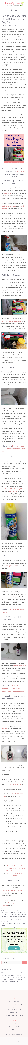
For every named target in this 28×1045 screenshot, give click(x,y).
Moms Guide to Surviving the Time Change (13, 927)
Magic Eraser (13, 491)
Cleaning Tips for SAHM (9, 912)
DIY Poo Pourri (19, 912)
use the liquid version (8, 597)
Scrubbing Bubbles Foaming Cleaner (13, 489)
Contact (14, 1029)
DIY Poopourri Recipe (12, 914)
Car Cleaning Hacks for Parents (16, 865)
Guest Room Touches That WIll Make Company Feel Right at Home (12, 688)
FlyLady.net (7, 193)
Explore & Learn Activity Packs (14, 1004)
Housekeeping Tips (21, 914)
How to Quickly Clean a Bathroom (15, 918)
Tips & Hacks (6, 909)
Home (14, 1007)
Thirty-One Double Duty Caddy (11, 321)
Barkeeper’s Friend (11, 566)
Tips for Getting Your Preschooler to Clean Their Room (13, 448)
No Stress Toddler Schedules (14, 1010)
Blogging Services (14, 1001)
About (14, 1023)
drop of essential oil (19, 665)
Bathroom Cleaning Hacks (9, 910)
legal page (20, 171)
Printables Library (14, 1012)
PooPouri (4, 728)
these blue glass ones (15, 784)
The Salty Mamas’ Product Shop (14, 1015)
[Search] (24, 962)
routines (4, 206)
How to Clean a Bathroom (7, 916)
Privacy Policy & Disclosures (14, 1034)
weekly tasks (12, 206)
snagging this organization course (12, 890)
